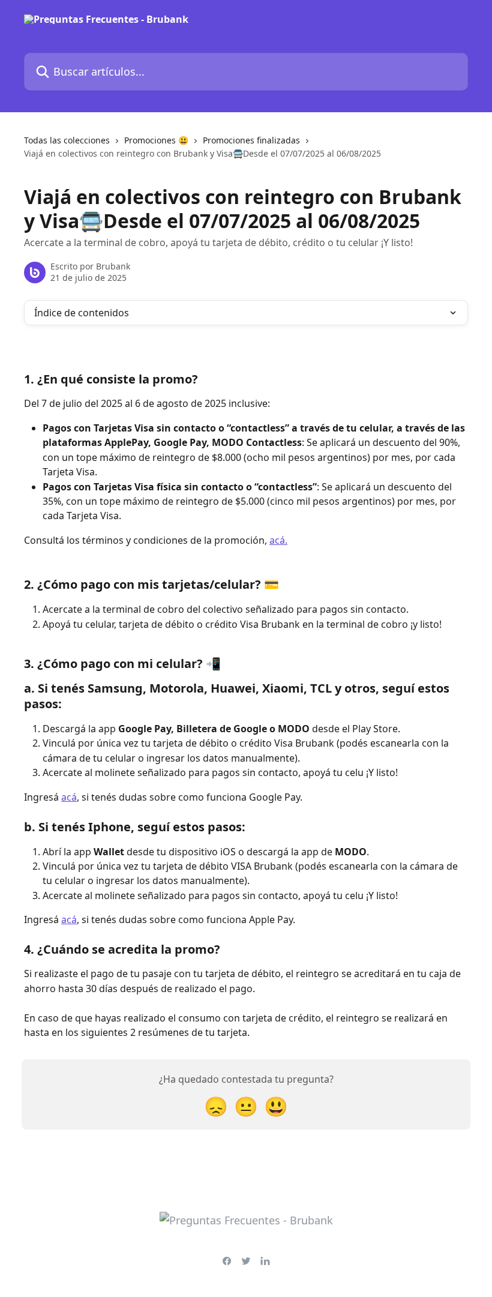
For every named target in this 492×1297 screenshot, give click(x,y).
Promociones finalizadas (251, 140)
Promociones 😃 (156, 140)
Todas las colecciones (67, 140)
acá (69, 797)
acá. (278, 540)
